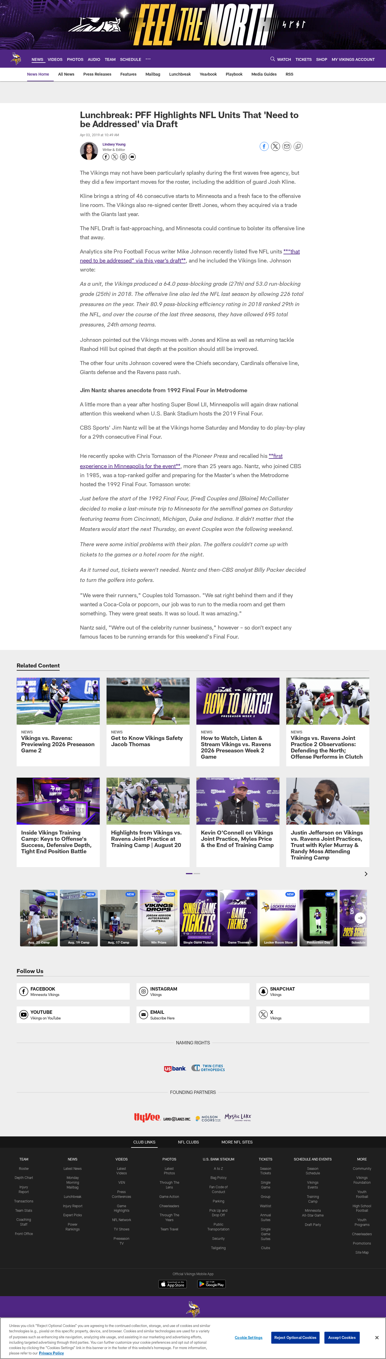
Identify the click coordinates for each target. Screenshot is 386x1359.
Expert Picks (72, 1215)
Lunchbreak (72, 1196)
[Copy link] (298, 147)
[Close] (377, 1338)
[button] (189, 874)
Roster (24, 1168)
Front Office (24, 1234)
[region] (193, 1338)
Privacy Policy (51, 1353)
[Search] (272, 59)
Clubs (265, 1248)
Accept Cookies (342, 1337)
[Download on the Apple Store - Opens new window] (172, 1285)
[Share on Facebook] (264, 149)
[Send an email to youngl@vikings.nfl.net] (132, 156)
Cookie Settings (249, 1337)
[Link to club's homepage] (16, 58)
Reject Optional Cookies (295, 1337)
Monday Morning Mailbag (72, 1182)
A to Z (218, 1168)
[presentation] (367, 875)
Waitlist (265, 1206)
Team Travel (169, 1229)
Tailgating (218, 1248)
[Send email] (286, 149)
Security (218, 1238)
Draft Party (313, 1224)
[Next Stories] (360, 918)
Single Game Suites (265, 1234)
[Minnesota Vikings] (193, 1310)
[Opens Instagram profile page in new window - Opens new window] (123, 156)
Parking (218, 1201)
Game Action (169, 1196)
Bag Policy (219, 1177)
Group (265, 1196)
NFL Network (121, 1220)
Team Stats (23, 1210)
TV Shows (121, 1229)
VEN (121, 1182)
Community (362, 1168)
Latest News (73, 1168)
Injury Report (73, 1206)
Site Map (362, 1252)
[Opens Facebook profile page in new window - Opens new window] (106, 156)
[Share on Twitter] (275, 149)
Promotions (362, 1243)
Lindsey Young (114, 144)
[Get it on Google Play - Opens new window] (211, 1287)
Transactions (23, 1201)
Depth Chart (24, 1177)
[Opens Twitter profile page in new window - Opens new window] (114, 156)
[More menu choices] (148, 59)
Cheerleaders (169, 1206)
